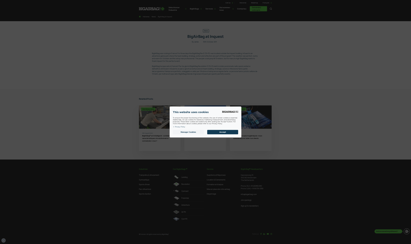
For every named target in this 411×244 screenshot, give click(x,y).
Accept (222, 132)
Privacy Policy (180, 127)
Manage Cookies (188, 132)
